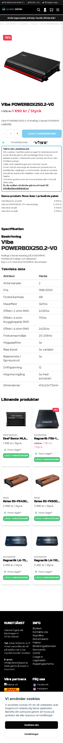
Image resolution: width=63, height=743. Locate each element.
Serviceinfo (39, 649)
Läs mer (7, 124)
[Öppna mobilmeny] (58, 9)
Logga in (38, 656)
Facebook (43, 684)
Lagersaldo (39, 660)
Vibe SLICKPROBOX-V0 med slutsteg (31, 204)
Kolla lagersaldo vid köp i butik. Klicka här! (31, 18)
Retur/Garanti (40, 639)
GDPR (36, 653)
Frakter (37, 642)
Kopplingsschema (43, 663)
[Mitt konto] (45, 9)
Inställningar (32, 734)
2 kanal (34, 24)
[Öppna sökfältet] (38, 9)
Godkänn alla (31, 725)
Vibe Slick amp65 (31, 211)
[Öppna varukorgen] (51, 9)
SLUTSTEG (23, 24)
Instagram (42, 688)
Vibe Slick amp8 (31, 207)
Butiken (37, 628)
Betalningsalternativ (44, 646)
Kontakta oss (40, 631)
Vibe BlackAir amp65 (31, 201)
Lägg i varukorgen (16, 455)
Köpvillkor (38, 635)
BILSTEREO (11, 24)
